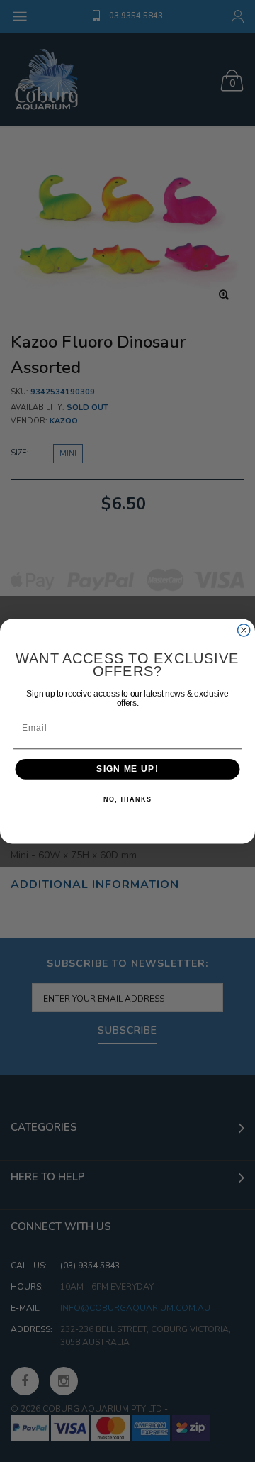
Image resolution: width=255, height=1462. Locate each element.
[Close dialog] (244, 630)
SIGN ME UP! (127, 769)
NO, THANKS (127, 799)
